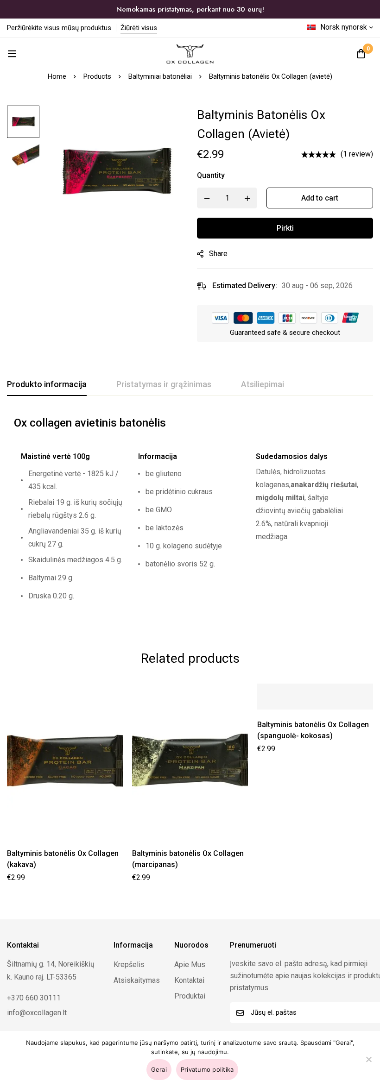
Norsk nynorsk (343, 27)
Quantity (211, 175)
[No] (368, 1059)
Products (97, 76)
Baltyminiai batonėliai (160, 76)
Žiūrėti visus (138, 28)
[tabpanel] (190, 516)
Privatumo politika (207, 1069)
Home (57, 76)
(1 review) (357, 154)
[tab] (47, 385)
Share (218, 253)
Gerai (159, 1069)
